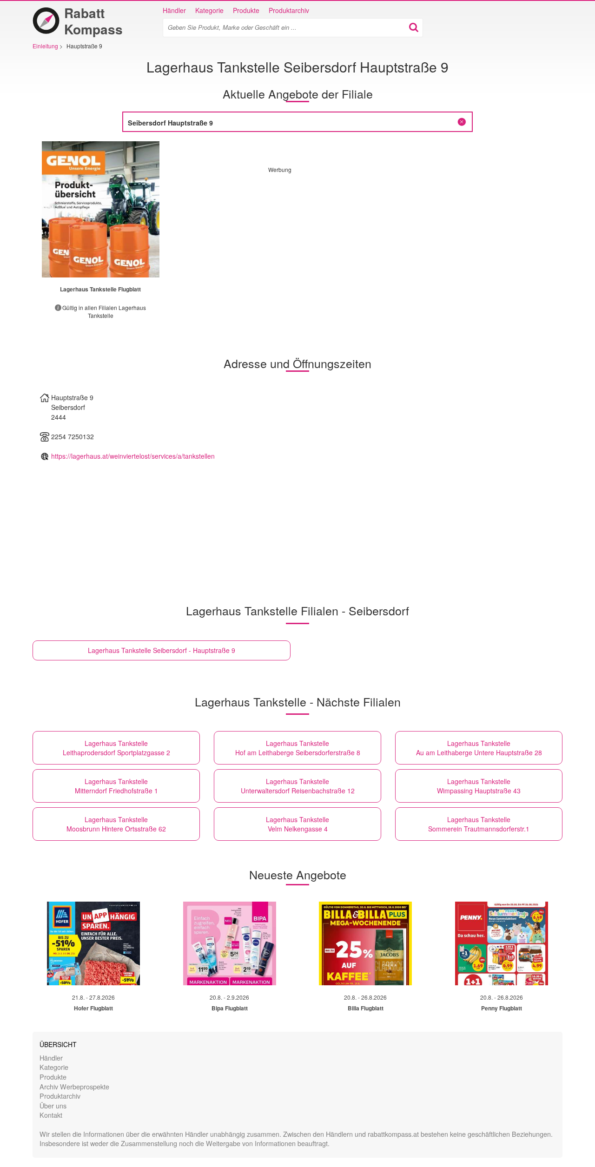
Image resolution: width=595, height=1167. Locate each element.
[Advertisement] (346, 238)
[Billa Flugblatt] (365, 943)
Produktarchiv (289, 10)
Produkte (246, 10)
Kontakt (51, 1115)
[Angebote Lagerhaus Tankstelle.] (100, 209)
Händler (174, 10)
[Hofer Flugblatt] (93, 943)
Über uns (53, 1105)
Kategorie (209, 10)
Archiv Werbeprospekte (74, 1086)
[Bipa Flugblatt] (229, 943)
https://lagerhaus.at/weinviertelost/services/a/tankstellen (133, 456)
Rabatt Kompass (93, 21)
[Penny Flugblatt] (501, 943)
